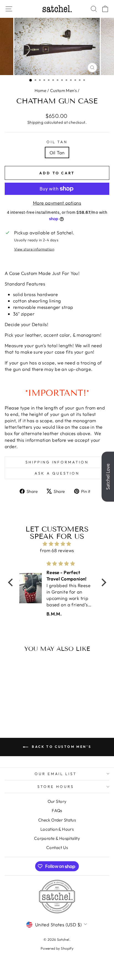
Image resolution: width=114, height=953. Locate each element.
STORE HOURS (55, 786)
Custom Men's (63, 90)
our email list (56, 773)
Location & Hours (57, 829)
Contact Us (57, 847)
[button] (11, 582)
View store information (34, 249)
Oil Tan (57, 142)
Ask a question (57, 473)
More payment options (57, 203)
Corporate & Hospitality (57, 838)
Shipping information (57, 462)
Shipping (35, 122)
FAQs (57, 810)
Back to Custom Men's (61, 746)
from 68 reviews (57, 550)
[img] (57, 543)
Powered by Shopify (57, 948)
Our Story (57, 801)
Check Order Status (57, 820)
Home (40, 90)
